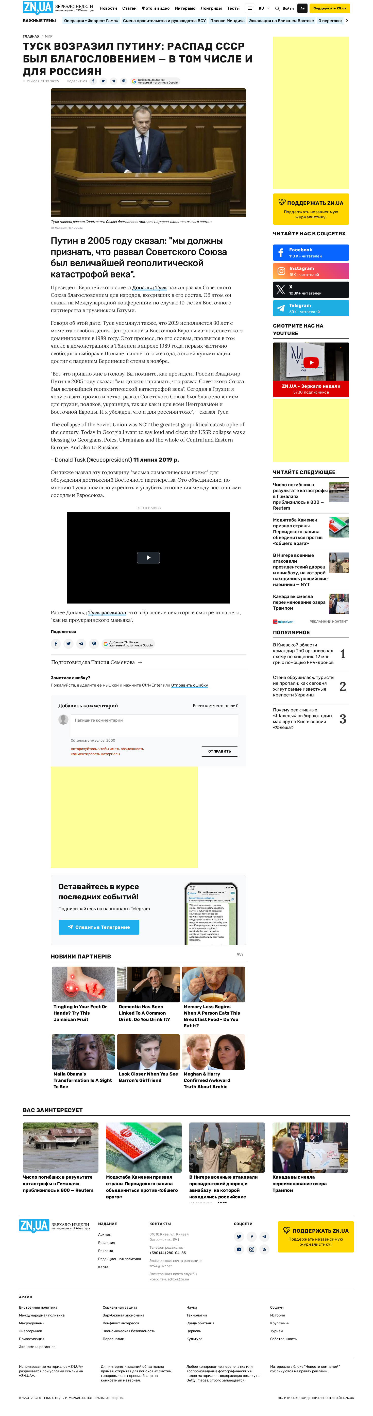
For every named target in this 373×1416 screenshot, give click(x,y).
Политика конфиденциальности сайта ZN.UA (316, 1398)
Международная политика (42, 1315)
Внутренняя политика (38, 1307)
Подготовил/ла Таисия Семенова (93, 662)
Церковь (194, 1331)
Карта (103, 1267)
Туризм (276, 1331)
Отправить (219, 751)
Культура (194, 1339)
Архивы (104, 1234)
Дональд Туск (149, 287)
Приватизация (31, 1339)
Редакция (106, 1243)
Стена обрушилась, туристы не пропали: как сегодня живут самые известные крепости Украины (303, 686)
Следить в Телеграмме (102, 927)
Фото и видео (155, 8)
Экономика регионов (37, 1347)
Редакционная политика (119, 1259)
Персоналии (113, 1339)
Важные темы (39, 21)
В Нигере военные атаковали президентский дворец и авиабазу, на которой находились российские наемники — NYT (300, 569)
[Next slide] (346, 20)
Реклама (105, 1251)
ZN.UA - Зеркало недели (311, 386)
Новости (108, 8)
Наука (192, 1307)
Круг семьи (280, 1323)
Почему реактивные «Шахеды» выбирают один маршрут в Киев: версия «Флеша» (302, 718)
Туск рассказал (107, 612)
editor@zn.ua (178, 1279)
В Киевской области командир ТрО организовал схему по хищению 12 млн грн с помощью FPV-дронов (303, 653)
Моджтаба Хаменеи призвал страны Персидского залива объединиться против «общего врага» (298, 531)
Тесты (233, 8)
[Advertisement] (124, 817)
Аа (302, 8)
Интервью (185, 8)
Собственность (283, 1339)
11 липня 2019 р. (156, 459)
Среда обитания (200, 1323)
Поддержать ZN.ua (329, 8)
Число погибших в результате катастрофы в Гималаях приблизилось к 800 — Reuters (300, 496)
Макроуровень (31, 1323)
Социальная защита (120, 1307)
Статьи (129, 8)
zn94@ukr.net (160, 1266)
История (277, 1315)
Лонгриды (211, 8)
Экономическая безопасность (129, 1331)
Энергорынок (30, 1331)
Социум (277, 1307)
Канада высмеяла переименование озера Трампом (299, 602)
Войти (288, 8)
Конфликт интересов (121, 1323)
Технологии (197, 1315)
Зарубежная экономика (123, 1315)
